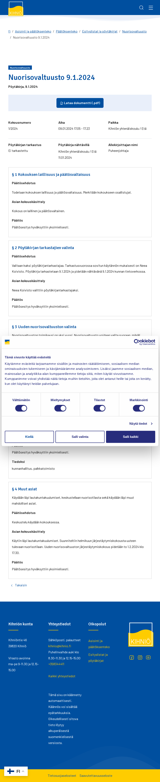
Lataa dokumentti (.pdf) (81, 103)
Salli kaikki (130, 436)
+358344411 (56, 664)
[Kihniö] (15, 8)
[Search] (141, 7)
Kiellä (29, 436)
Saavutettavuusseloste (96, 775)
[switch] (60, 408)
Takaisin (21, 585)
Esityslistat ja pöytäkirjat (100, 31)
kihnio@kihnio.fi (59, 646)
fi (9, 31)
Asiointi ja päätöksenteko (33, 31)
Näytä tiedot (138, 423)
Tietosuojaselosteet (62, 775)
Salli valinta (80, 436)
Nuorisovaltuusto (134, 31)
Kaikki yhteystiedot (61, 676)
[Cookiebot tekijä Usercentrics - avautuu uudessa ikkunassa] (137, 342)
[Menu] (151, 7)
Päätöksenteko (67, 31)
